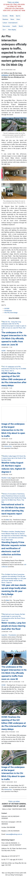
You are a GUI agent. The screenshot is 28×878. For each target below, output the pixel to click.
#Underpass (8, 310)
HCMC (3, 351)
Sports (18, 16)
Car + (4, 29)
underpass (4, 75)
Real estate (6, 26)
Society (5, 16)
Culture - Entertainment (10, 23)
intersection (8, 446)
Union (18, 19)
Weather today (6, 478)
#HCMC (6, 308)
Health (14, 26)
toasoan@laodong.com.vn (14, 834)
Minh (7, 520)
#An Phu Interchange (11, 312)
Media (12, 16)
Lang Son (4, 635)
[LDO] (14, 326)
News (12, 19)
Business (5, 19)
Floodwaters (12, 635)
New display (12, 29)
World (21, 26)
